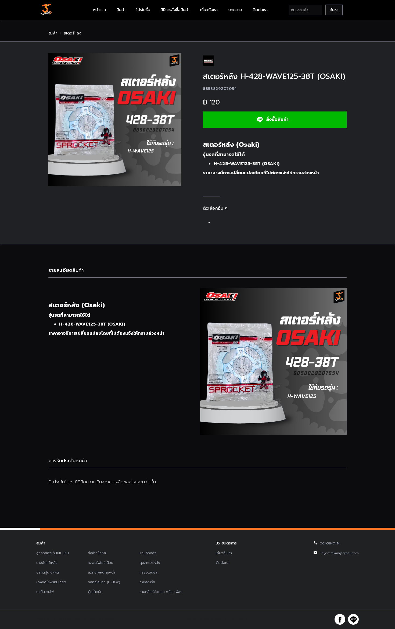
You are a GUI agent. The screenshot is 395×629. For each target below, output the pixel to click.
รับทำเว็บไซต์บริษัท (237, 619)
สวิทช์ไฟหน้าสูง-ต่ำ (101, 572)
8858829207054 (220, 89)
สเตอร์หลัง (72, 33)
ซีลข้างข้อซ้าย (97, 553)
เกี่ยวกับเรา (209, 10)
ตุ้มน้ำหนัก (95, 591)
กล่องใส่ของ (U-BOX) (104, 582)
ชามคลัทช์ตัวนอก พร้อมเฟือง (160, 591)
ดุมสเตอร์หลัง (149, 562)
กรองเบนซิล (148, 572)
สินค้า (121, 10)
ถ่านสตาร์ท (147, 582)
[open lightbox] (114, 119)
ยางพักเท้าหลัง (47, 562)
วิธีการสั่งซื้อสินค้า (175, 10)
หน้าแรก (99, 10)
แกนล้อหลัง (147, 553)
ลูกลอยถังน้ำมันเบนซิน (52, 553)
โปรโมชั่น (143, 10)
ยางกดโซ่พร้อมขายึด (51, 582)
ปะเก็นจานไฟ (45, 591)
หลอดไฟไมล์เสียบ (100, 562)
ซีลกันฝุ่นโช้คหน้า (48, 572)
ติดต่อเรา (260, 10)
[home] (46, 10)
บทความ (235, 10)
